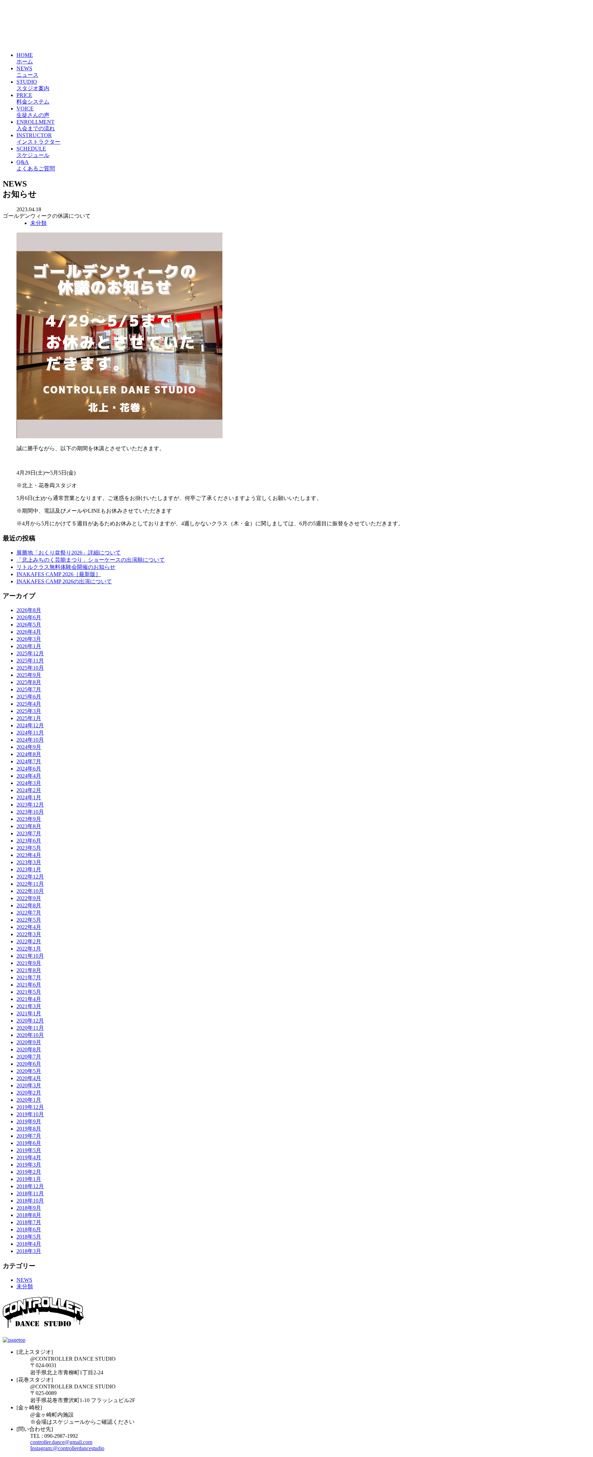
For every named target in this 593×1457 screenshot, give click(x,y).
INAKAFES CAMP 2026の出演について (64, 581)
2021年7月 (28, 977)
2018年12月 (30, 1186)
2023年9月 (28, 819)
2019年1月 (28, 1179)
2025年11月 (30, 661)
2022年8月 (28, 905)
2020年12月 (30, 1021)
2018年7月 (28, 1222)
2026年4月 (28, 632)
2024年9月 (28, 747)
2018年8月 (28, 1215)
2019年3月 (28, 1165)
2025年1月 (28, 718)
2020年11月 (30, 1028)
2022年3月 (28, 934)
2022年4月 (28, 927)
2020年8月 (28, 1049)
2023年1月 (28, 869)
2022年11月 (30, 884)
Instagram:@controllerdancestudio (67, 1448)
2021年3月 (28, 1006)
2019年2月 (28, 1172)
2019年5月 (28, 1150)
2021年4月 (28, 999)
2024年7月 (28, 761)
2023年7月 (28, 833)
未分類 (38, 223)
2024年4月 (28, 776)
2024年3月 (28, 783)
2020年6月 (28, 1064)
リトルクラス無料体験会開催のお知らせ (65, 567)
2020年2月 (28, 1093)
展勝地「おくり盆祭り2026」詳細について (68, 553)
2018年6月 (28, 1229)
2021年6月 (28, 985)
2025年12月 (30, 653)
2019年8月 (28, 1129)
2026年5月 (28, 625)
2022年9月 (28, 898)
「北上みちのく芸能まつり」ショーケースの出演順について (90, 560)
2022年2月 (28, 941)
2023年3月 (28, 862)
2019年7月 (28, 1136)
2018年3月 (28, 1251)
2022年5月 (28, 920)
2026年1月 (28, 646)
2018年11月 (30, 1193)
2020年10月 (30, 1035)
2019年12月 (30, 1107)
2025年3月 (28, 711)
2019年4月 (28, 1157)
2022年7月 (28, 913)
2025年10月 (30, 668)
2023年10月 (30, 812)
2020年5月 (28, 1071)
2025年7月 (28, 689)
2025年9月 (28, 675)
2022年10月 (30, 891)
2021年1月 (28, 1013)
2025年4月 (28, 704)
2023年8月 (28, 826)
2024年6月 (28, 769)
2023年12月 (30, 805)
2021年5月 (28, 992)
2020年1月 (28, 1100)
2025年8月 (28, 682)
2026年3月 (28, 639)
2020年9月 (28, 1042)
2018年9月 (28, 1208)
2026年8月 (28, 610)
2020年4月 (28, 1078)
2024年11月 (30, 733)
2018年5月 (28, 1237)
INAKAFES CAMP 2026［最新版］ (58, 574)
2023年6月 (28, 841)
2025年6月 (28, 697)
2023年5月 (28, 848)
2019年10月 (30, 1114)
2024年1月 (28, 797)
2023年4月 (28, 855)
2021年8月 (28, 970)
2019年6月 (28, 1143)
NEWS (24, 1280)
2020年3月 (28, 1085)
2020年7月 (28, 1057)
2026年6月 (28, 617)
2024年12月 (30, 725)
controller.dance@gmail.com (61, 1442)
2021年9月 (28, 963)
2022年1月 (28, 949)
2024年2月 (28, 790)
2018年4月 (28, 1244)
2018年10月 (30, 1201)
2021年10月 (30, 956)
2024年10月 (30, 740)
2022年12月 (30, 877)
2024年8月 (28, 754)
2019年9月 (28, 1121)
